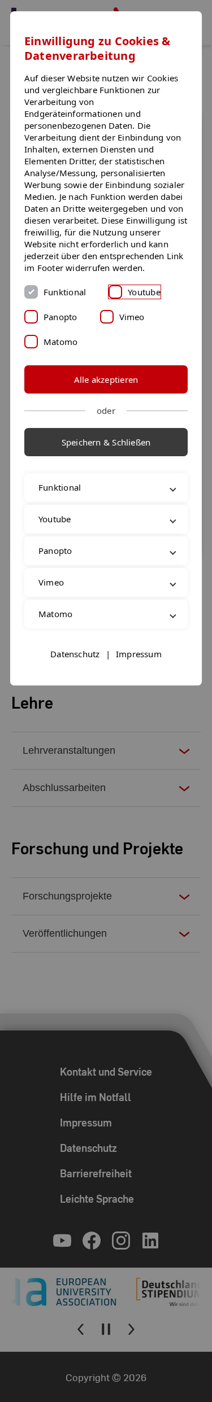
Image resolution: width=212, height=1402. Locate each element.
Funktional (65, 292)
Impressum (139, 702)
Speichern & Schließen (106, 442)
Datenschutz (74, 702)
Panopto (60, 316)
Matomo (60, 341)
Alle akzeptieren (106, 379)
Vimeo (132, 316)
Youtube (144, 292)
